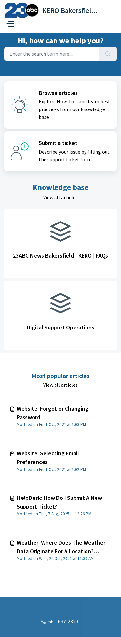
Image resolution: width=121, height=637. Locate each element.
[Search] (108, 54)
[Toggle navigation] (10, 24)
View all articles (60, 197)
